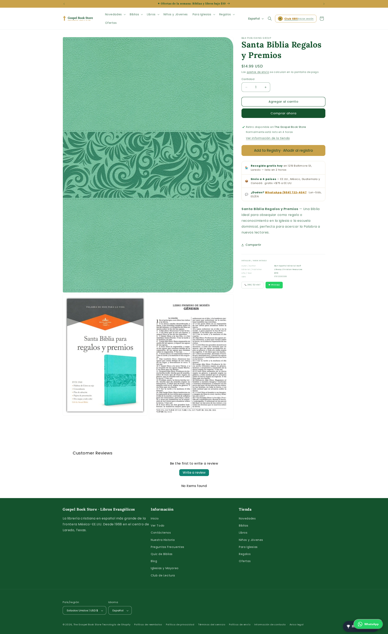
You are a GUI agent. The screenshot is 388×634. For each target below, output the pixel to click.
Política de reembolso (148, 624)
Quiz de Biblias (162, 554)
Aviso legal (297, 624)
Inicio (155, 518)
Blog (154, 561)
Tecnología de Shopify (116, 624)
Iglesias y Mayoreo (165, 568)
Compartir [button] (253, 245)
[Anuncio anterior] (64, 4)
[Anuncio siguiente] (323, 4)
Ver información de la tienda (268, 138)
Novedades (247, 518)
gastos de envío (258, 72)
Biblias (243, 526)
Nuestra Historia (163, 540)
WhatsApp (371, 624)
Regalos (245, 554)
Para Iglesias (248, 547)
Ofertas (245, 561)
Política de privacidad (180, 624)
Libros (243, 533)
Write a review (194, 472)
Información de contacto (270, 624)
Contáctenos (161, 533)
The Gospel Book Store (87, 624)
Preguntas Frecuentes (167, 547)
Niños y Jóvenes (251, 540)
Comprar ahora (283, 113)
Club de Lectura (163, 575)
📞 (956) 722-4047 (252, 285)
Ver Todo (157, 526)
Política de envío (239, 624)
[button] (115, 14)
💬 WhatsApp (274, 285)
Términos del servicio (211, 624)
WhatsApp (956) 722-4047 (286, 193)
